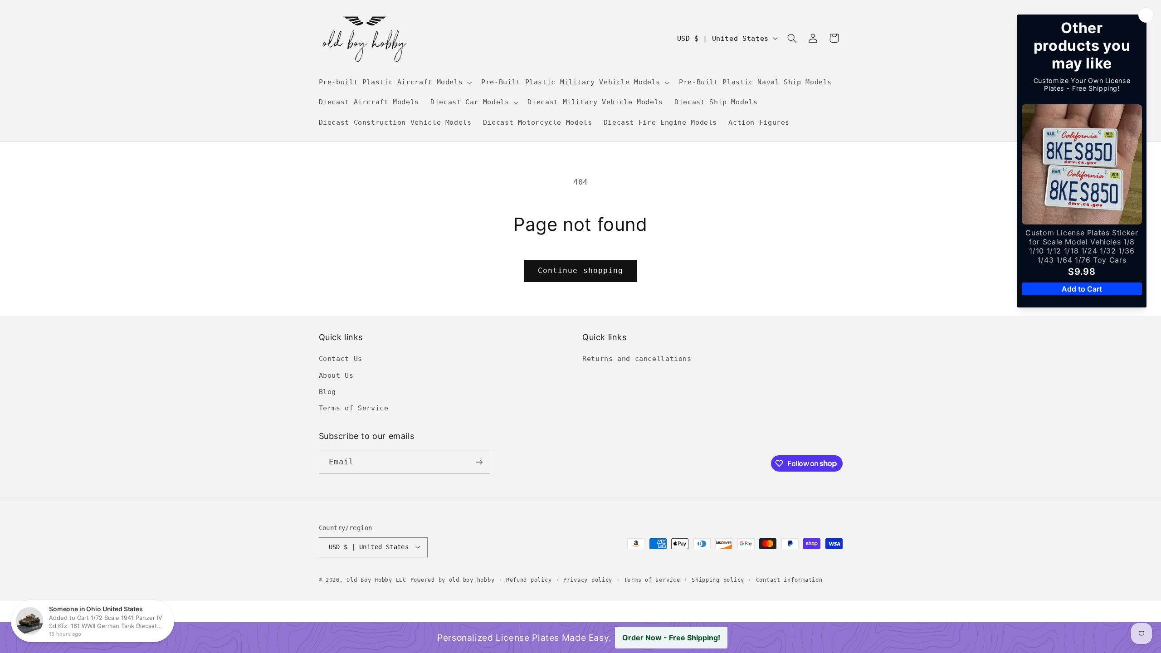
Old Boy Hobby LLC (376, 580)
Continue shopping (580, 270)
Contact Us (340, 358)
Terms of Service (354, 408)
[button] (394, 83)
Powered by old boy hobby (452, 580)
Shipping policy (718, 580)
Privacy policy (587, 580)
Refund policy (529, 580)
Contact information (789, 580)
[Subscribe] (478, 462)
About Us (336, 375)
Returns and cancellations (637, 358)
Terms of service (652, 580)
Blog (328, 391)
